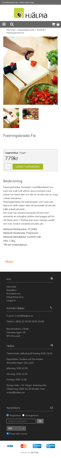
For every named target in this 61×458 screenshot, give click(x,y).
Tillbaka (9, 261)
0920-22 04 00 (23, 321)
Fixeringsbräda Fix (15, 32)
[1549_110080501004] (30, 70)
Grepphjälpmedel (26, 30)
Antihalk (40, 30)
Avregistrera (32, 415)
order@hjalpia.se (24, 315)
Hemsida (11, 30)
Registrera (15, 415)
